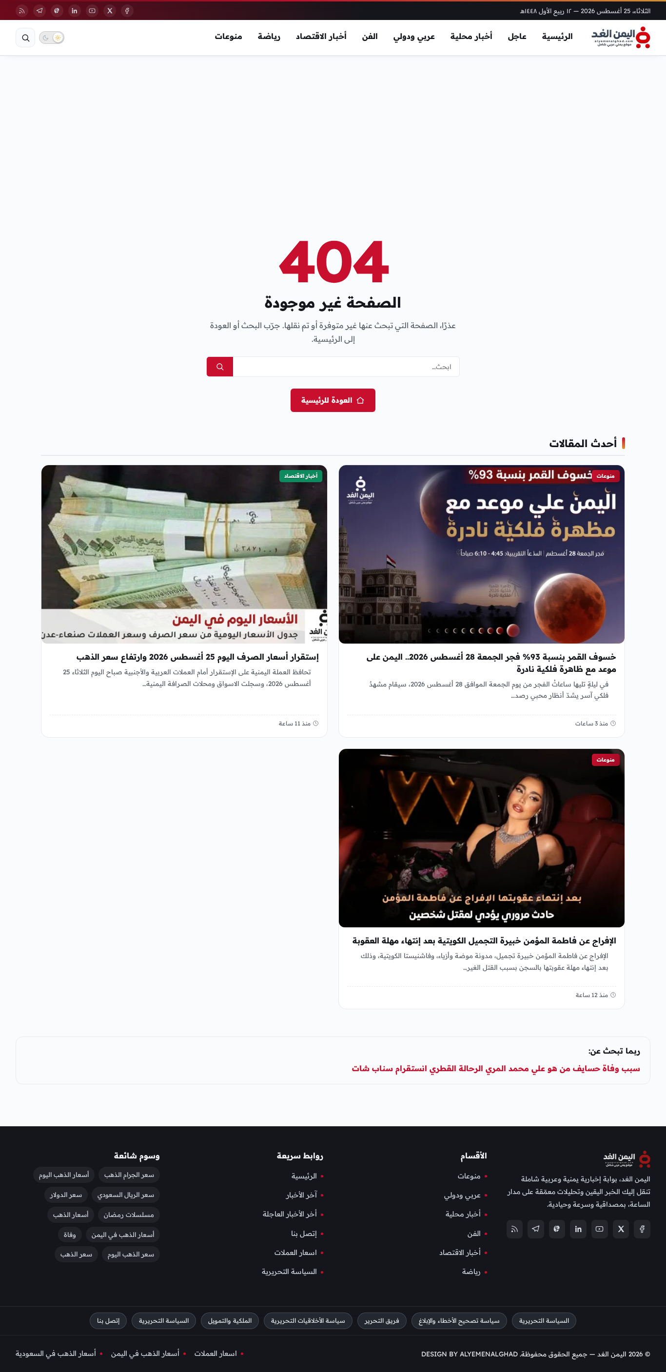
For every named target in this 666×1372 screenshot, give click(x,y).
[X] (109, 10)
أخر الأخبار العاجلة (290, 1214)
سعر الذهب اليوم (131, 1254)
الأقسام (474, 1155)
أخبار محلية (471, 36)
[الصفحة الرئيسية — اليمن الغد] (620, 37)
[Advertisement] (333, 128)
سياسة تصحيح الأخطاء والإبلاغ (459, 1320)
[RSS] (22, 10)
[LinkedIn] (74, 10)
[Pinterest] (57, 10)
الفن (370, 36)
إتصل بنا (304, 1233)
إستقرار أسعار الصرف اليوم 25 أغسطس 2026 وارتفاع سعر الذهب (198, 657)
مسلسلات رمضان (129, 1214)
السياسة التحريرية (289, 1271)
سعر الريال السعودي (126, 1194)
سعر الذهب (76, 1254)
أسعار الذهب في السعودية (56, 1353)
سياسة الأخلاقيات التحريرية (308, 1320)
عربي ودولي (414, 36)
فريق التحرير (382, 1320)
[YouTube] (92, 10)
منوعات (228, 36)
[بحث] (25, 37)
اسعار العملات (295, 1252)
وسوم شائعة (137, 1155)
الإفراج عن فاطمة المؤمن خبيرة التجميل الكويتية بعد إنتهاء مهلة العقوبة (484, 940)
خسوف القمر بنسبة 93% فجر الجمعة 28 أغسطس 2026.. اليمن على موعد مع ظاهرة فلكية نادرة (491, 663)
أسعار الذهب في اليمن (123, 1234)
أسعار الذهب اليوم (64, 1174)
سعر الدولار (66, 1194)
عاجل (517, 36)
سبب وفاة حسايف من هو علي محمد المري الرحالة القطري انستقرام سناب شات (496, 1068)
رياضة (269, 36)
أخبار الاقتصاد (321, 36)
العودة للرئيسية (326, 400)
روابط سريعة (300, 1155)
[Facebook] (127, 10)
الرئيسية (557, 36)
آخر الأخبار (301, 1195)
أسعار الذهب (70, 1214)
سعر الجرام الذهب (129, 1174)
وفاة (70, 1234)
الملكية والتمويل (230, 1320)
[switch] (51, 37)
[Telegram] (39, 10)
